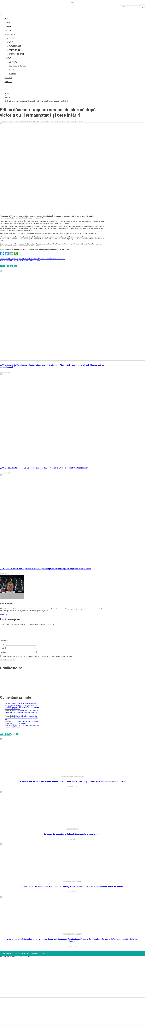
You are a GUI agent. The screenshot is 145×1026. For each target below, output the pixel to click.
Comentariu (4, 641)
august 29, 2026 (5, 372)
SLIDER (78, 881)
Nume (2, 644)
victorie (73, 121)
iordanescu (62, 121)
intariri (56, 121)
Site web (3, 652)
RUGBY (11, 38)
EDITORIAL (13, 62)
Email (2, 648)
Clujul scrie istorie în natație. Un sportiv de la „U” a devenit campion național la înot (22, 712)
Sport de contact (16, 54)
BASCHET (8, 22)
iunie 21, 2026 (72, 946)
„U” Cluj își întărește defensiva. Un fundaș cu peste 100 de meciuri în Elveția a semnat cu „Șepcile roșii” (44, 468)
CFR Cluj (35, 121)
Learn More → (5, 614)
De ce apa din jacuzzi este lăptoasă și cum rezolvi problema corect (72, 834)
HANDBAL (8, 26)
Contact (8, 82)
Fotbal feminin (15, 50)
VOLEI (11, 42)
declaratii (41, 121)
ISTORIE (12, 70)
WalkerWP (44, 953)
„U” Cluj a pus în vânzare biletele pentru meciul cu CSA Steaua (22, 722)
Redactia (8, 78)
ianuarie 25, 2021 (13, 121)
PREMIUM (8, 58)
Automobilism (15, 46)
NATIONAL (8, 30)
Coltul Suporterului (17, 66)
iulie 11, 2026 (72, 891)
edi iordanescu (49, 121)
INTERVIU (12, 74)
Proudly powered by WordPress (11, 953)
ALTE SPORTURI (10, 34)
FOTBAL (7, 18)
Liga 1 (69, 121)
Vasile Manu (4, 121)
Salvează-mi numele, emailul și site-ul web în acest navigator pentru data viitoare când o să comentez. (39, 656)
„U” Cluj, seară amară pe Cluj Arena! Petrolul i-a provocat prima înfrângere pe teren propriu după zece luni (45, 569)
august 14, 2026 (72, 786)
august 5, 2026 (72, 839)
